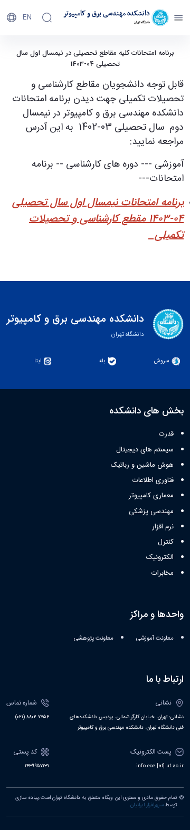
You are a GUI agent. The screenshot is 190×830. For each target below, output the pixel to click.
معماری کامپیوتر (151, 495)
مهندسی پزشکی (151, 511)
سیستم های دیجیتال (145, 450)
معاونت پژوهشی (93, 638)
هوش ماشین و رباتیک (142, 465)
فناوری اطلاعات (153, 480)
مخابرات (162, 573)
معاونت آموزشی (155, 638)
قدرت (166, 434)
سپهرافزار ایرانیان (147, 805)
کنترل (166, 542)
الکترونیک (160, 557)
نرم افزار (163, 527)
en (27, 17)
